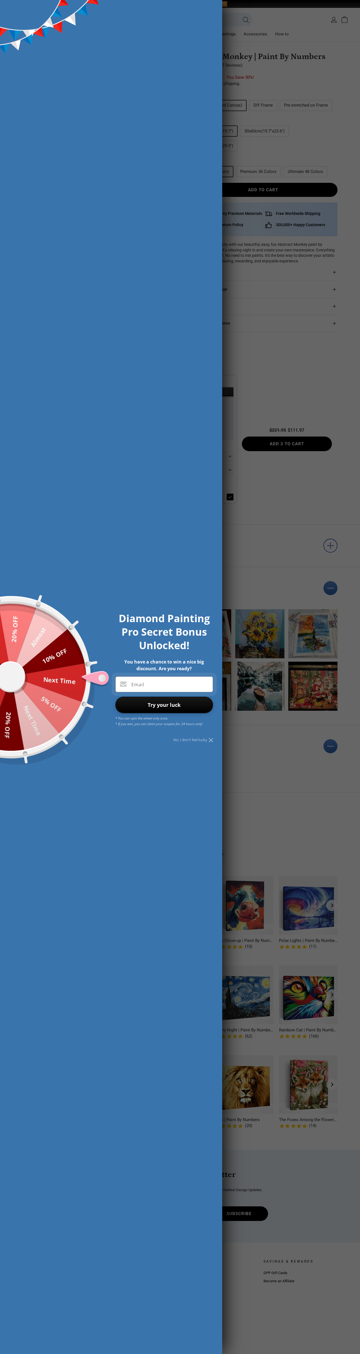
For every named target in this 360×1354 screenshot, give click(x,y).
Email (137, 684)
